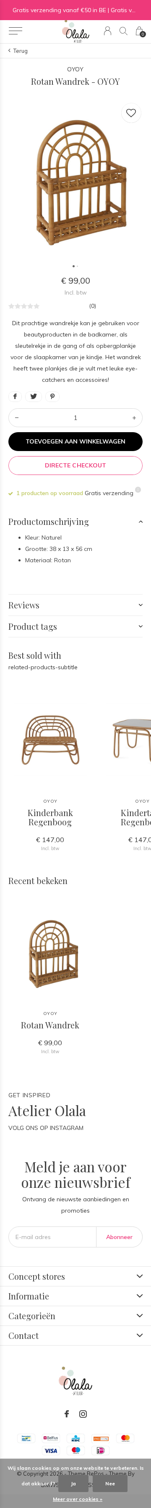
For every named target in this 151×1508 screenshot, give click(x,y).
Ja (73, 1483)
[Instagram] (83, 1414)
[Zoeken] (124, 30)
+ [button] (134, 417)
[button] (15, 31)
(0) (92, 306)
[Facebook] (67, 1414)
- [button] (16, 417)
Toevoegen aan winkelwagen (76, 441)
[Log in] (107, 30)
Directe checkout (75, 465)
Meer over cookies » (77, 1499)
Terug (20, 50)
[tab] (75, 521)
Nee (110, 1483)
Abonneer (119, 1237)
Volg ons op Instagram (45, 1128)
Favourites (131, 113)
